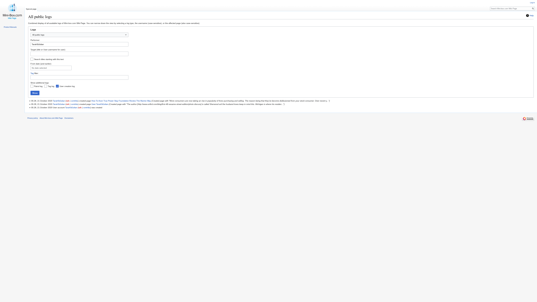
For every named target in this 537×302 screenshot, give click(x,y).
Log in (532, 3)
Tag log (51, 86)
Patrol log (38, 86)
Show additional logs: (39, 83)
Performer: (35, 40)
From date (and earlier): (41, 64)
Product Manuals (10, 27)
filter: (34, 73)
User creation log (67, 86)
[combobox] (79, 35)
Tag (32, 73)
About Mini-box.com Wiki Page (51, 118)
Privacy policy (32, 118)
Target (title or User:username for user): (48, 50)
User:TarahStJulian (99, 104)
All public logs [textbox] (38, 35)
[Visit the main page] (12, 11)
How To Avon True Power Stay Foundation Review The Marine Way (121, 101)
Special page (31, 9)
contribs (74, 101)
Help (532, 15)
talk (67, 101)
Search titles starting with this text (49, 59)
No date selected (39, 68)
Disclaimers (68, 118)
